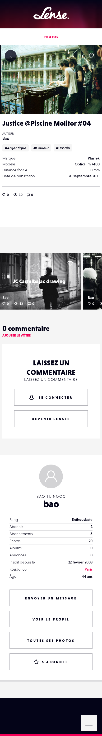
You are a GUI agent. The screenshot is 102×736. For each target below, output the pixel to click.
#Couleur (41, 148)
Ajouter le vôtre (16, 335)
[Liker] (91, 56)
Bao (5, 138)
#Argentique (15, 148)
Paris (89, 569)
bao (51, 503)
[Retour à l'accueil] (51, 13)
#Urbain (63, 148)
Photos (51, 37)
